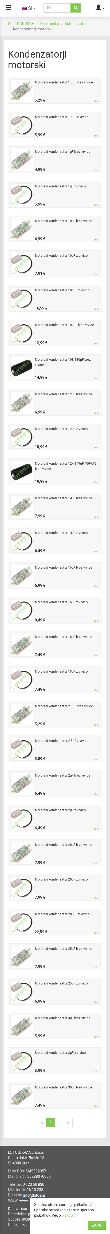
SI (9, 24)
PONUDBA (25, 24)
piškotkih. (69, 1215)
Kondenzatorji (76, 24)
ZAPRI (97, 1225)
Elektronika (49, 24)
